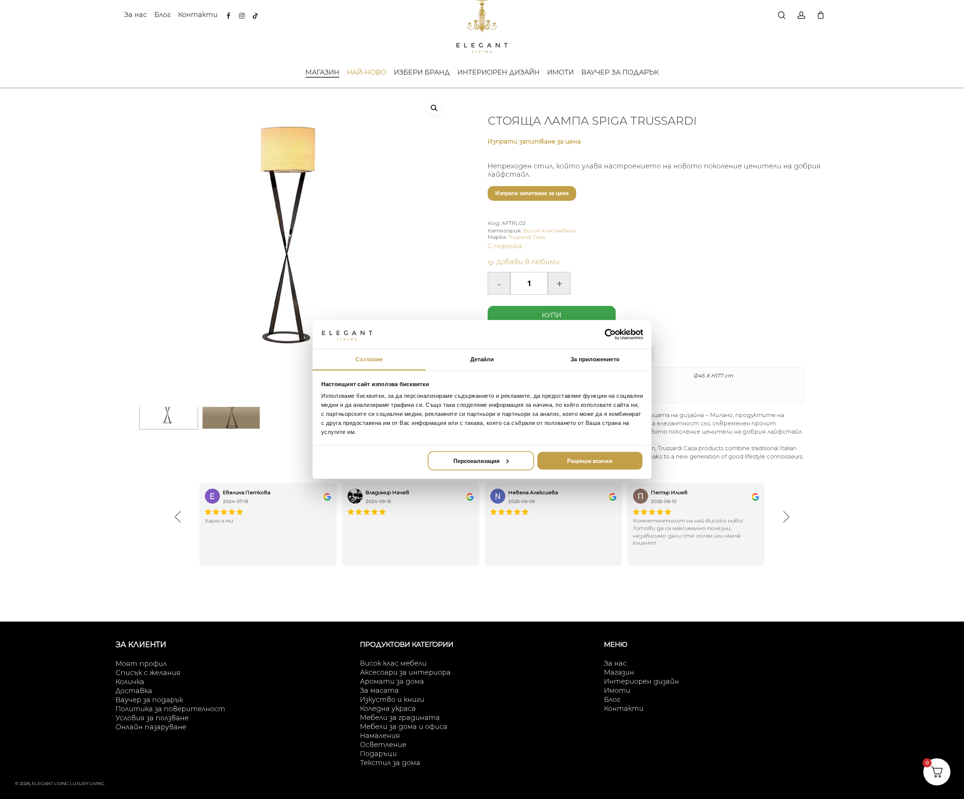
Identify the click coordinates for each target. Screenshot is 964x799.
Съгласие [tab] (369, 359)
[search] (781, 15)
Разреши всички (589, 460)
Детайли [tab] (482, 359)
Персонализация (476, 460)
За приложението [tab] (594, 359)
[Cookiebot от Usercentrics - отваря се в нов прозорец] (610, 334)
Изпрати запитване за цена (532, 193)
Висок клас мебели (549, 230)
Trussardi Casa (526, 237)
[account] (801, 15)
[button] (434, 108)
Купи (551, 315)
